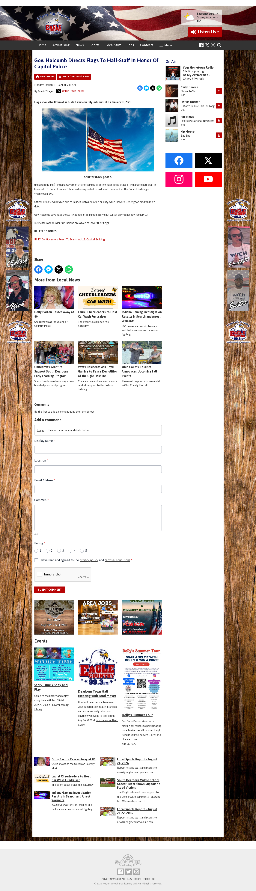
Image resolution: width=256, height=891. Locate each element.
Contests (146, 45)
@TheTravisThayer (73, 90)
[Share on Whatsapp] (159, 88)
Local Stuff (113, 45)
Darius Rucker (190, 102)
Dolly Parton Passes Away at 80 (54, 314)
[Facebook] (201, 45)
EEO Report (134, 878)
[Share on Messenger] (146, 88)
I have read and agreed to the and (86, 560)
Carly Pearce (189, 87)
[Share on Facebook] (140, 88)
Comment (41, 500)
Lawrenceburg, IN (207, 13)
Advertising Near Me (113, 878)
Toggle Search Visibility (219, 45)
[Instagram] (213, 45)
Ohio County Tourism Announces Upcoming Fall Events (139, 371)
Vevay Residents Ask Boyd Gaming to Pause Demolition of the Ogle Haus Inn (98, 371)
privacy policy (89, 560)
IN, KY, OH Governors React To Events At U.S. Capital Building (69, 239)
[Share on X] (152, 88)
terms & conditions (117, 560)
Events (40, 640)
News (80, 45)
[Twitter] (128, 872)
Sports (95, 45)
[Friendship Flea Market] (54, 617)
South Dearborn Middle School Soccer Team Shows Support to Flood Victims (138, 783)
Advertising (61, 45)
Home (41, 45)
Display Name (44, 440)
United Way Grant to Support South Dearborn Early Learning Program (51, 371)
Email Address (44, 480)
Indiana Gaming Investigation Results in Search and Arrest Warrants (142, 316)
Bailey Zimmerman (195, 75)
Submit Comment (50, 589)
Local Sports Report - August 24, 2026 (137, 761)
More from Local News (76, 76)
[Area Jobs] (98, 617)
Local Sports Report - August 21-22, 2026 (137, 811)
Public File (149, 878)
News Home (47, 76)
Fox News (187, 116)
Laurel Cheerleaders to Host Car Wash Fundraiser (97, 314)
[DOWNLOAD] (219, 91)
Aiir (139, 883)
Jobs (130, 45)
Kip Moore (188, 131)
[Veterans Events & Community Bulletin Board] (142, 617)
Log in (40, 430)
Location (41, 460)
